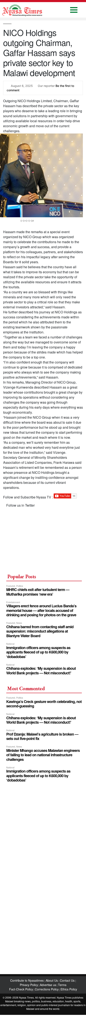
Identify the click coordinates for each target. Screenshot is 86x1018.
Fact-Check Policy (21, 989)
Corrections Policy (47, 989)
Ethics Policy (69, 989)
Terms (62, 985)
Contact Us (67, 980)
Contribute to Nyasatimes (27, 980)
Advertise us (48, 985)
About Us (52, 980)
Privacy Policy (29, 985)
